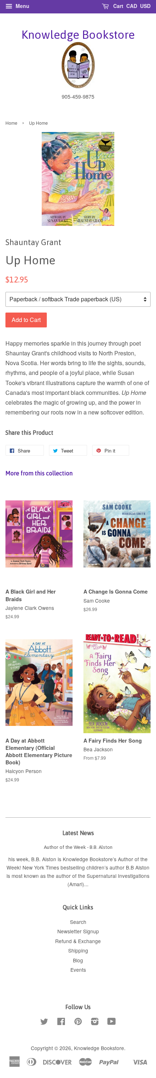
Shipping (78, 950)
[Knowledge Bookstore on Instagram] (95, 1022)
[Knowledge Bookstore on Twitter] (44, 1022)
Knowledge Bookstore (78, 34)
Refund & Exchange (78, 941)
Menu (21, 5)
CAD (131, 5)
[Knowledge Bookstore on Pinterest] (78, 1022)
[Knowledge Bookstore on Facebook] (61, 1022)
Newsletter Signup (78, 931)
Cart (117, 5)
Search (78, 921)
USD (145, 5)
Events (78, 969)
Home (11, 123)
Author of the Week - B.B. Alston (78, 847)
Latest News (78, 833)
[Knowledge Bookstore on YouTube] (111, 1022)
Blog (78, 960)
